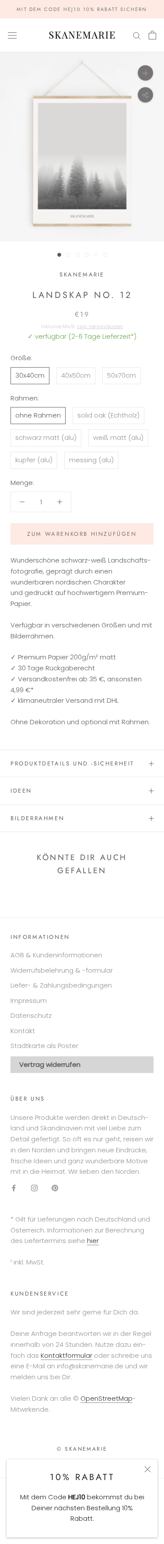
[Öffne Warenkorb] (152, 35)
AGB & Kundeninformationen (56, 955)
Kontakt (22, 1030)
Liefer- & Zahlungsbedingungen (61, 985)
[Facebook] (13, 1187)
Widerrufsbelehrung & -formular (61, 970)
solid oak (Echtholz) (108, 415)
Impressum (28, 1000)
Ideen (21, 790)
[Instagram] (34, 1187)
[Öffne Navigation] (12, 35)
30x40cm (30, 375)
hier (93, 1240)
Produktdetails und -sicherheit (72, 763)
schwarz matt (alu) (46, 437)
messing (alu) (91, 459)
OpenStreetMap (106, 1398)
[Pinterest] (55, 1187)
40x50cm (76, 375)
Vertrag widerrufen (49, 1064)
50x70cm (121, 375)
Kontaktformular (66, 1355)
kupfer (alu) (33, 459)
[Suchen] (137, 35)
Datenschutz (31, 1015)
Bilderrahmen (37, 818)
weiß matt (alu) (118, 437)
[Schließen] (147, 1469)
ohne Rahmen (38, 415)
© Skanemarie (82, 1449)
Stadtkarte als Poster (44, 1045)
